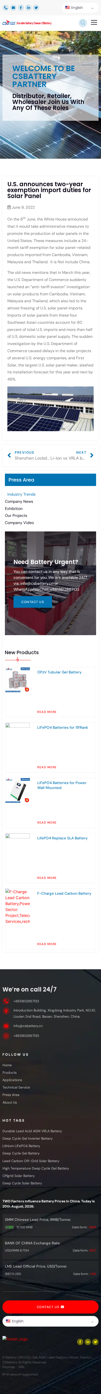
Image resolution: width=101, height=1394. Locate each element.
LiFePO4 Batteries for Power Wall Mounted (62, 785)
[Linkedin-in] (28, 7)
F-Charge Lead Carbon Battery (64, 893)
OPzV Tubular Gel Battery (59, 672)
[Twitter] (36, 7)
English (76, 7)
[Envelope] (13, 7)
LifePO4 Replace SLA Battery (62, 838)
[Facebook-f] (21, 7)
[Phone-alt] (5, 7)
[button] (94, 23)
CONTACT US (32, 602)
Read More (47, 712)
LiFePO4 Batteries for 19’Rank (62, 727)
